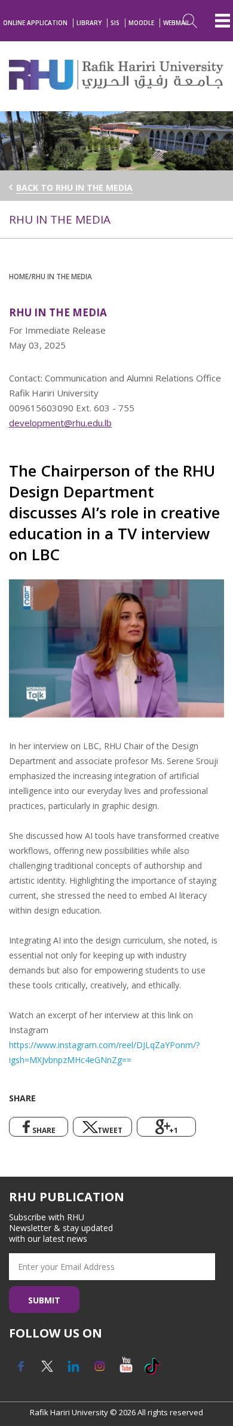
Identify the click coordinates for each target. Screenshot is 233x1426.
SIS (115, 23)
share (44, 1130)
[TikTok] (152, 1370)
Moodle (141, 23)
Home (19, 276)
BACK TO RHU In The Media (74, 187)
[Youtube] (126, 1370)
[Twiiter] (47, 1370)
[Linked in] (73, 1370)
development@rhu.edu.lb (60, 423)
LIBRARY (89, 23)
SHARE (22, 1098)
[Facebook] (21, 1370)
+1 (173, 1130)
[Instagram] (100, 1370)
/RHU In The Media (60, 276)
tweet (109, 1130)
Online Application (35, 23)
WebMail (176, 23)
